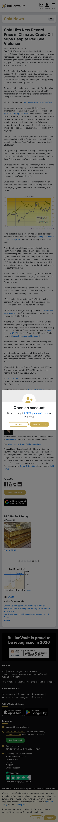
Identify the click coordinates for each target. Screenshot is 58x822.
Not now (18, 424)
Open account (39, 424)
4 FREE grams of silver (36, 413)
